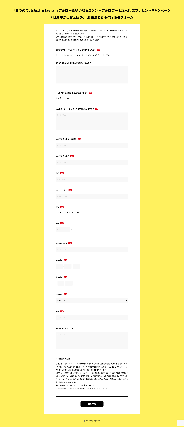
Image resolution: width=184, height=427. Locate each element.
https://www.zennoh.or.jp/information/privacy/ (74, 388)
